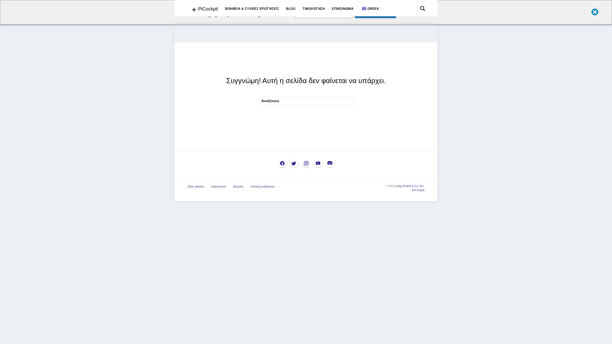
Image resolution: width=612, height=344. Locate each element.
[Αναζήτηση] (421, 8)
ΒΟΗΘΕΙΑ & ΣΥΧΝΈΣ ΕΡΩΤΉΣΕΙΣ (252, 9)
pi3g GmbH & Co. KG (410, 186)
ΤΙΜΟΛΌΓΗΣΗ (314, 9)
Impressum (218, 186)
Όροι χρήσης (196, 186)
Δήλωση (238, 186)
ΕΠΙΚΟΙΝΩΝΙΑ (343, 9)
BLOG (290, 9)
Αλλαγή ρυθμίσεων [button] (263, 186)
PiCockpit (418, 190)
